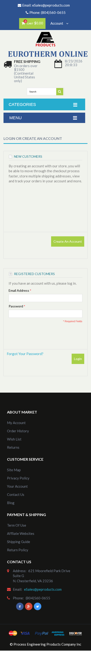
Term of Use (16, 525)
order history (18, 431)
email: (17, 589)
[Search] (60, 91)
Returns (13, 447)
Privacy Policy (18, 478)
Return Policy (17, 550)
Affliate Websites (20, 533)
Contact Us (15, 494)
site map (14, 470)
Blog (10, 503)
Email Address (19, 290)
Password (16, 306)
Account (57, 23)
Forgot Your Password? (25, 354)
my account (16, 423)
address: (19, 571)
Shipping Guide (18, 542)
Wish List (14, 439)
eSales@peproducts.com (51, 5)
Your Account (17, 486)
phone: (18, 598)
